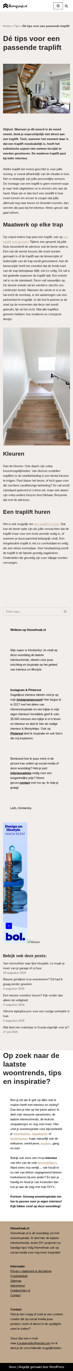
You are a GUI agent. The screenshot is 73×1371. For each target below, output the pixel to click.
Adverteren (17, 1285)
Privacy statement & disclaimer (31, 1271)
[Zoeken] (66, 5)
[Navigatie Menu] (58, 5)
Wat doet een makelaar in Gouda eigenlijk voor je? (36, 1027)
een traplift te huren (46, 524)
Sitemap (15, 1280)
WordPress (56, 1367)
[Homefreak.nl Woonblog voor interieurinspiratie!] (15, 6)
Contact (15, 1295)
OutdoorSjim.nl (20, 1290)
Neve (12, 1367)
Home (7, 26)
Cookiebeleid (18, 1276)
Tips (16, 26)
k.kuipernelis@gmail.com (33, 1343)
